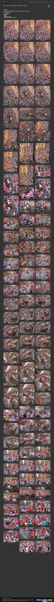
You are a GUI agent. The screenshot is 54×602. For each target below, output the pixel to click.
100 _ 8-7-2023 (43, 552)
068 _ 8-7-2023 (43, 404)
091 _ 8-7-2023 (43, 512)
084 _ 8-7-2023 (27, 485)
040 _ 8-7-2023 (43, 266)
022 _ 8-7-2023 (27, 185)
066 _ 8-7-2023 (27, 404)
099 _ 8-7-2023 (27, 552)
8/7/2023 (25, 5)
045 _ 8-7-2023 (27, 293)
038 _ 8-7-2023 (11, 256)
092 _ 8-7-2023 (11, 515)
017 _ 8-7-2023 (43, 141)
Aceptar (45, 601)
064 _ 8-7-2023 (27, 382)
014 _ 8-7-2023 (27, 119)
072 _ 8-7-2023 (27, 431)
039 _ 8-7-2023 (27, 266)
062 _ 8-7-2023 (11, 364)
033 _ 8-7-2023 (27, 239)
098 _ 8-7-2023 (11, 542)
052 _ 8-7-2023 (43, 320)
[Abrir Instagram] (49, 2)
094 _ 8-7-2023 (43, 525)
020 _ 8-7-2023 (43, 163)
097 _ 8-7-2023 (43, 539)
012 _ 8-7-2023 (43, 106)
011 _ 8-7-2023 (27, 106)
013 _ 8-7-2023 (11, 128)
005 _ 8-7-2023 (27, 62)
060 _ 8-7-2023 (27, 360)
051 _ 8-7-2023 (27, 320)
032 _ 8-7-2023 (11, 229)
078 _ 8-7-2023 (27, 458)
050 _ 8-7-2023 (11, 310)
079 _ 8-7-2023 (43, 458)
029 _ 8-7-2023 (43, 212)
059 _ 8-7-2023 (11, 350)
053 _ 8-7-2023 (11, 323)
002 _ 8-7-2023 (43, 40)
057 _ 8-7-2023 (27, 347)
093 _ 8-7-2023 (27, 525)
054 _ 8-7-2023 (27, 333)
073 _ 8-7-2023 (43, 431)
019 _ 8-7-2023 (27, 163)
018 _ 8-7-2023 (11, 150)
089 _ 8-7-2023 (11, 502)
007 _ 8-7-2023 (11, 84)
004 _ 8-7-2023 (11, 62)
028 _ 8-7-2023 (27, 212)
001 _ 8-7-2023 (11, 40)
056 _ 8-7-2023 (43, 333)
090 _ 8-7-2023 (27, 512)
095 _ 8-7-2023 (11, 529)
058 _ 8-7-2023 (43, 347)
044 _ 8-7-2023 (11, 283)
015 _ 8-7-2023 (43, 119)
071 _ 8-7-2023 (11, 421)
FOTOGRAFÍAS (8, 5)
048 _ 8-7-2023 (27, 306)
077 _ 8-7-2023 (11, 448)
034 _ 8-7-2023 (43, 239)
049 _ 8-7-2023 (43, 306)
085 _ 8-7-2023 (43, 485)
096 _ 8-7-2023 (27, 539)
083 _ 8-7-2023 (11, 475)
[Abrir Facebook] (51, 2)
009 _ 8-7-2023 (27, 84)
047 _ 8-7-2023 (11, 296)
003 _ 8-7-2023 (27, 40)
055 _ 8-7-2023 (11, 337)
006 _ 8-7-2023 (43, 62)
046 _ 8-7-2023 (43, 293)
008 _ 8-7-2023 (43, 84)
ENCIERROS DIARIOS (13, 5)
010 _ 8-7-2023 (11, 106)
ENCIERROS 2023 (19, 5)
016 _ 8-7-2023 (27, 141)
